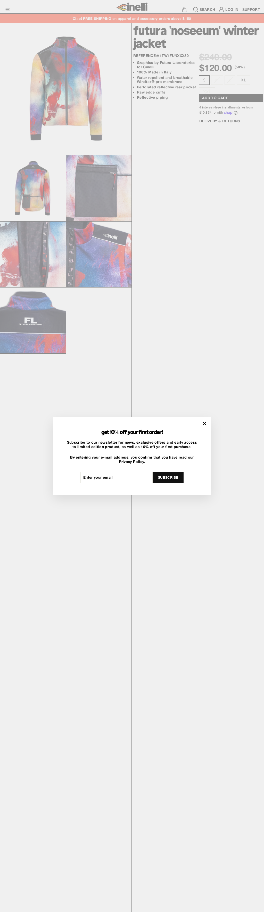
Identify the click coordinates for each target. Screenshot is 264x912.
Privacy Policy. (132, 462)
